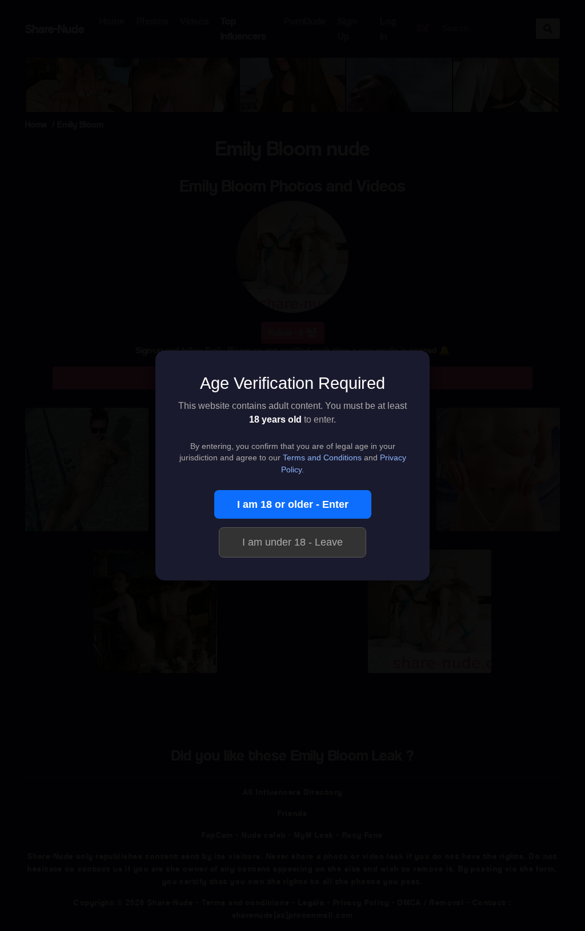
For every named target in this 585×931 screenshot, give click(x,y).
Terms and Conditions (322, 457)
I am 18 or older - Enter (292, 504)
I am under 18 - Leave (292, 542)
